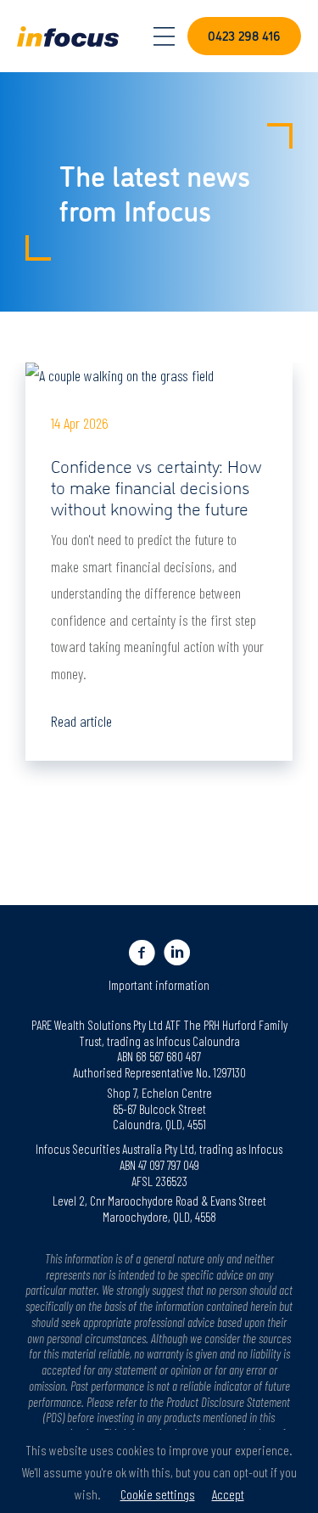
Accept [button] (228, 1494)
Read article (81, 721)
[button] (244, 36)
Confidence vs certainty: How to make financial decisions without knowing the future (156, 486)
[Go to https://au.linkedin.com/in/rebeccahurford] (177, 952)
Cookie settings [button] (157, 1494)
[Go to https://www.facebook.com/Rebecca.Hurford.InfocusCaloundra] (141, 952)
